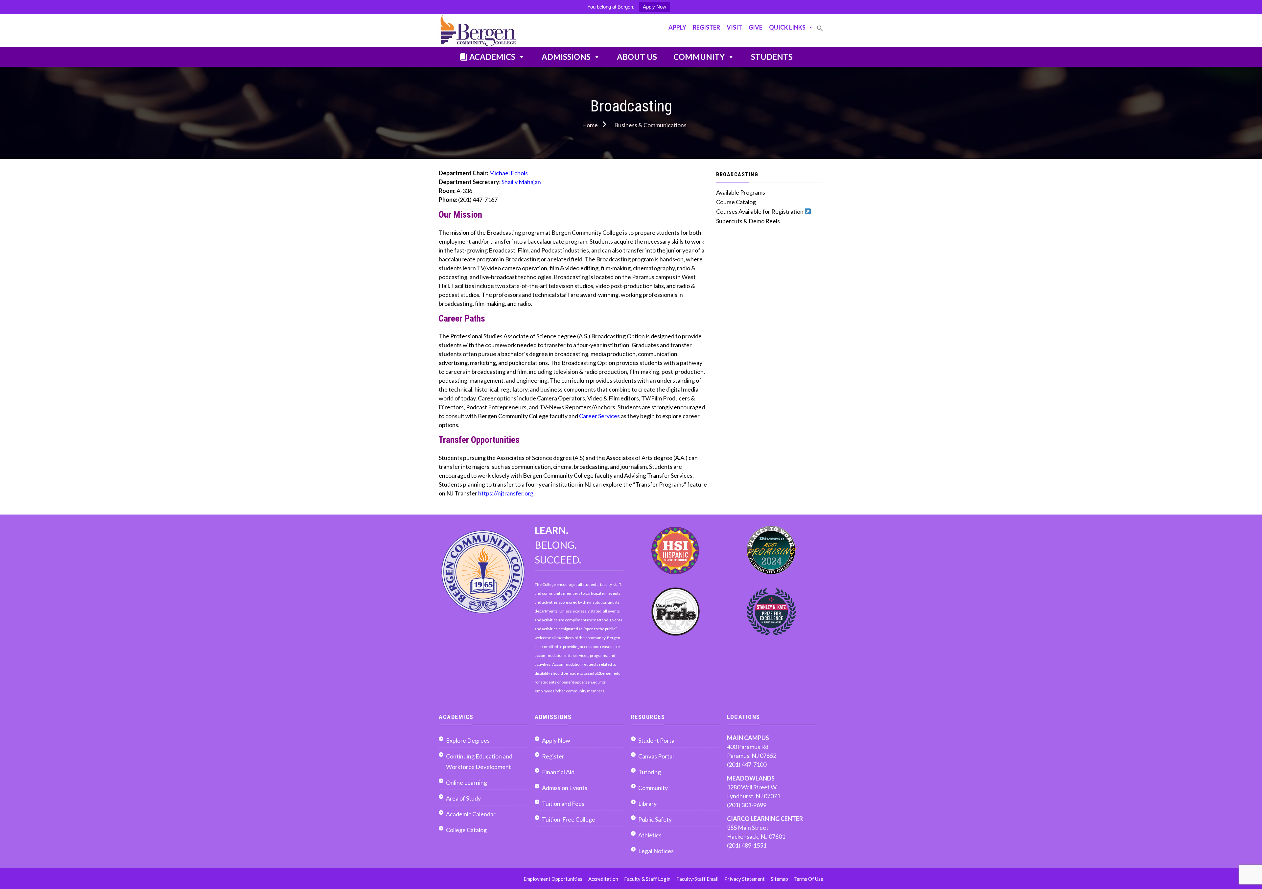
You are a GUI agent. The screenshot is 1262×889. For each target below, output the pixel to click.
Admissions (566, 56)
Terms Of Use (808, 879)
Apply (677, 27)
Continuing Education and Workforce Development (479, 761)
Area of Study (463, 798)
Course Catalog (736, 201)
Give (755, 27)
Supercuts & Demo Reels (748, 221)
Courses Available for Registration (760, 211)
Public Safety (655, 819)
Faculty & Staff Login (647, 879)
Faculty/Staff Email (697, 879)
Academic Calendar (471, 814)
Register (706, 27)
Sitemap (779, 879)
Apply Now (654, 7)
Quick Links (787, 27)
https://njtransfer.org (505, 493)
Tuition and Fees (563, 803)
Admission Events (564, 787)
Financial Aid (558, 772)
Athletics (650, 835)
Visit (734, 27)
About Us (637, 56)
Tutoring (649, 772)
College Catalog (466, 829)
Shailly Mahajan (521, 181)
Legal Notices (656, 850)
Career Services (599, 416)
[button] (820, 31)
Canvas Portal (656, 756)
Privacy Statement (744, 879)
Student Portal (657, 740)
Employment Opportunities (553, 879)
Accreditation (603, 879)
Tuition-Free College (568, 819)
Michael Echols (508, 173)
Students (772, 56)
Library (647, 803)
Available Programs (740, 192)
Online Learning (466, 782)
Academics (492, 56)
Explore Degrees (468, 740)
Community (699, 56)
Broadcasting (737, 174)
